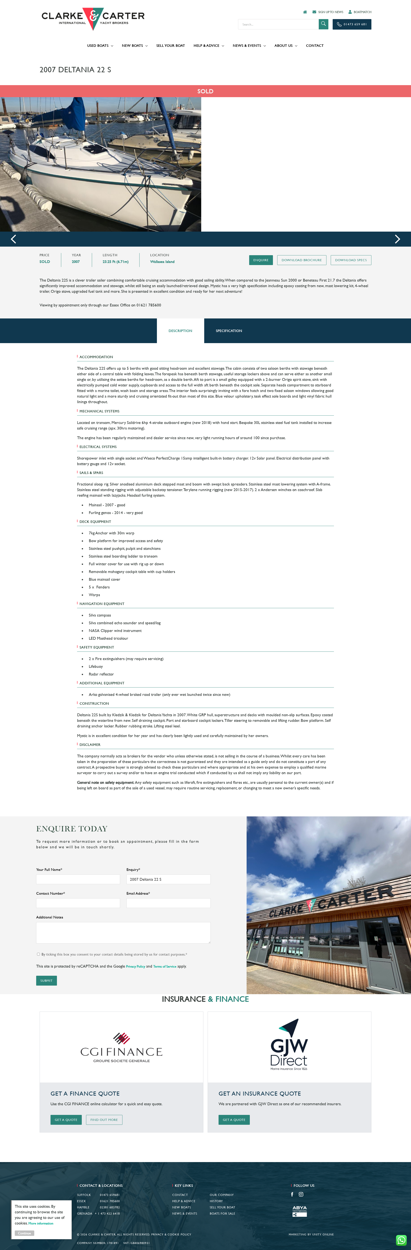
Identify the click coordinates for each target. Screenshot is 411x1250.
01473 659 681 (355, 24)
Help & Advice (206, 46)
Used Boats (98, 46)
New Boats (132, 46)
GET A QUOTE (66, 1120)
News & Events (247, 46)
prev (13, 239)
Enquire (261, 260)
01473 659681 (110, 1195)
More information (40, 1223)
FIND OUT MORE (104, 1120)
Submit (46, 980)
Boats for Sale (222, 1213)
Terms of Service (164, 966)
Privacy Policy (135, 966)
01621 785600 (110, 1201)
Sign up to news (330, 12)
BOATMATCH (362, 12)
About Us (284, 46)
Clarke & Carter (93, 19)
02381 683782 (110, 1207)
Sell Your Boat (170, 46)
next (397, 239)
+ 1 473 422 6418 (107, 1213)
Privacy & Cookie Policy (171, 1234)
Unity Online (323, 1234)
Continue (24, 1233)
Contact (315, 46)
